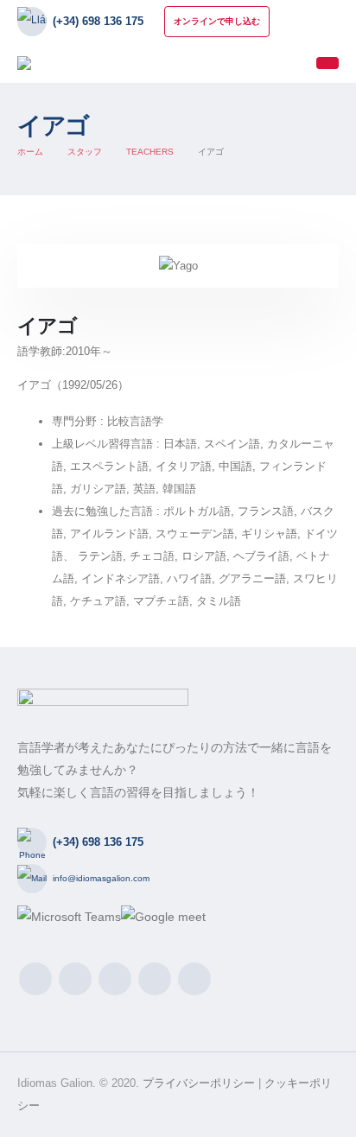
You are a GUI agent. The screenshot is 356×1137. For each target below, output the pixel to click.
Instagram (115, 978)
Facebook (35, 978)
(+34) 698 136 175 (98, 21)
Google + (194, 978)
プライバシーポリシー (199, 1083)
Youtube (75, 978)
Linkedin (154, 978)
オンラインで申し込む (217, 21)
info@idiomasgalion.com (101, 878)
